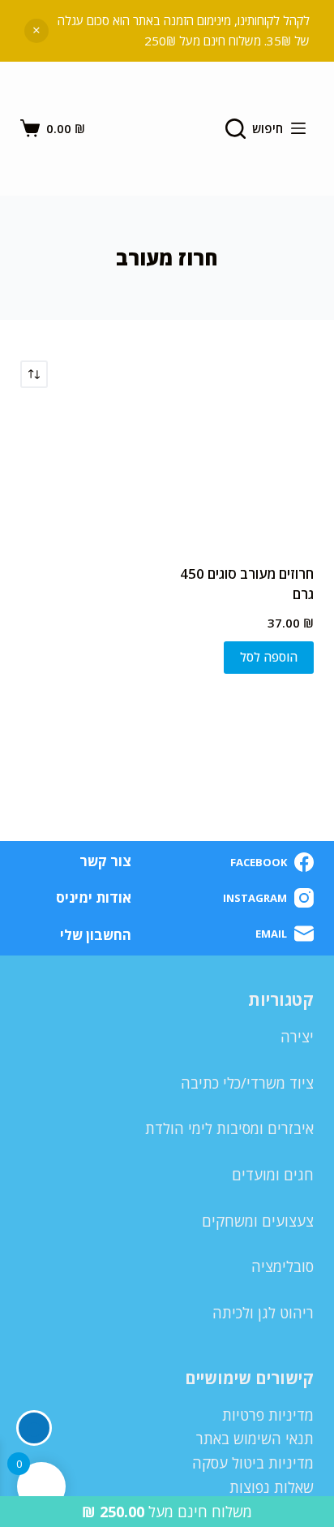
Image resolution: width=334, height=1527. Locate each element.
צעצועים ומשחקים (258, 1221)
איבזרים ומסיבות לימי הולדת (229, 1128)
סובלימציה (282, 1266)
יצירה (297, 1036)
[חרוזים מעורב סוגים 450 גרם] (246, 475)
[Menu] (298, 128)
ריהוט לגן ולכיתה (263, 1312)
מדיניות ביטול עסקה (253, 1463)
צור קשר (105, 861)
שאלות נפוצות (271, 1487)
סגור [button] (36, 31)
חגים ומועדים (273, 1174)
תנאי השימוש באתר (255, 1438)
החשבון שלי (95, 935)
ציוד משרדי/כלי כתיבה (247, 1083)
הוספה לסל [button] (269, 657)
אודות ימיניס (93, 898)
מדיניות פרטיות (268, 1415)
